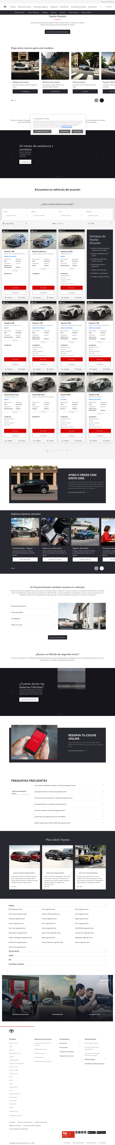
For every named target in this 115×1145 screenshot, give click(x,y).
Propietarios (54, 7)
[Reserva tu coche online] (55, 532)
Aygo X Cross (13, 1043)
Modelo (33, 211)
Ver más (15, 555)
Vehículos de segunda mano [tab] (19, 792)
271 (67, 450)
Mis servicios (64, 1047)
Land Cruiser (13, 1087)
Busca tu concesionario (108, 1)
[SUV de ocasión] (85, 66)
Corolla (11, 1056)
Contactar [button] (15, 292)
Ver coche (15, 288)
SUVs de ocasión (39, 1053)
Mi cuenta (109, 6)
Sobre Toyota (92, 7)
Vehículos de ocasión (24, 7)
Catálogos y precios (15, 1115)
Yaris (10, 1046)
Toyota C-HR (13, 1067)
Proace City (12, 1100)
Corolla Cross (13, 1073)
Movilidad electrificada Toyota (94, 1063)
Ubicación (89, 211)
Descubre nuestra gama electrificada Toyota (92, 1054)
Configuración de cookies (42, 131)
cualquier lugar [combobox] (93, 215)
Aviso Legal (67, 1142)
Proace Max (12, 1104)
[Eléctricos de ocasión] (55, 66)
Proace (11, 1107)
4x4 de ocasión (39, 1057)
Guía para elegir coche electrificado (92, 1048)
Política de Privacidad (67, 127)
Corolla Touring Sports (16, 1063)
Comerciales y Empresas (78, 7)
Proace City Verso (14, 1094)
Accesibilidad (102, 1142)
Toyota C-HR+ (13, 1070)
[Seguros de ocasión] (85, 532)
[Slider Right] (26, 239)
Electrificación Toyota (91, 1043)
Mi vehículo (63, 1043)
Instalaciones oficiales (67, 1052)
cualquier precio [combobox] (66, 215)
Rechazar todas (64, 131)
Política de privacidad (78, 1142)
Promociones (13, 1111)
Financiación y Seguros (40, 7)
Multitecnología (90, 1059)
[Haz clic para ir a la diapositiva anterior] (96, 100)
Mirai (10, 1083)
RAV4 (11, 1077)
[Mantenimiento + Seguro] (25, 532)
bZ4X (11, 1080)
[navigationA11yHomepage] (5, 6)
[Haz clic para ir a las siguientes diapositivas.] (102, 100)
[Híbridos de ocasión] (25, 66)
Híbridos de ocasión (40, 1049)
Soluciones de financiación (42, 1061)
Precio (60, 211)
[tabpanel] (69, 804)
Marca (5, 211)
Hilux (10, 1090)
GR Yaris (11, 1050)
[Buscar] (101, 6)
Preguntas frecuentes (66, 1056)
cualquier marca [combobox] (11, 215)
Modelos (13, 7)
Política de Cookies (91, 1142)
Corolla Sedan (13, 1060)
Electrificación (64, 7)
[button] (52, 176)
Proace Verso (13, 1097)
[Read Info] (70, 275)
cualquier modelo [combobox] (39, 215)
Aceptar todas (77, 131)
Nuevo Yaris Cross (15, 1053)
